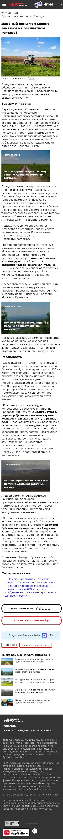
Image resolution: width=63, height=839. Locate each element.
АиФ (32, 78)
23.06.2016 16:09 (10, 13)
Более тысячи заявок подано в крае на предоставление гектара (34, 670)
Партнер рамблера (30, 823)
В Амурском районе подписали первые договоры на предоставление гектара (35, 680)
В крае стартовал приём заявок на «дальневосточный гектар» (32, 701)
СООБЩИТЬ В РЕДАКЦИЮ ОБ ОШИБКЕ (27, 730)
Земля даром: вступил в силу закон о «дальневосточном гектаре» (34, 660)
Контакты (9, 725)
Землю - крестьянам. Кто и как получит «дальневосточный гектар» (29, 581)
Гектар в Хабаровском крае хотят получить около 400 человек (28, 587)
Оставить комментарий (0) (31, 620)
